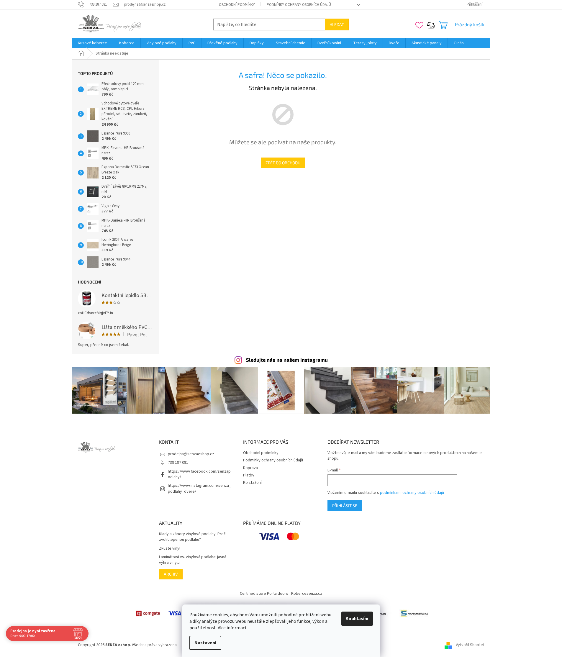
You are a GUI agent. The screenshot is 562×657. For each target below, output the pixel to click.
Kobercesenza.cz (306, 594)
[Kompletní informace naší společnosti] (414, 613)
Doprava (250, 468)
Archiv (171, 573)
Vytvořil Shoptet (470, 645)
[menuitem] (92, 43)
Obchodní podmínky (237, 4)
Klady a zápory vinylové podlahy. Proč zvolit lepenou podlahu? (192, 537)
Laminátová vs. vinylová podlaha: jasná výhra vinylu (192, 560)
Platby (248, 475)
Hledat (337, 24)
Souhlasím (357, 618)
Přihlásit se (344, 505)
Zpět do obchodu (283, 162)
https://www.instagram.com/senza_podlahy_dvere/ (199, 488)
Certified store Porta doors (264, 594)
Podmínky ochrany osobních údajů (299, 4)
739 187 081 (178, 463)
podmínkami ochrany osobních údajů (412, 493)
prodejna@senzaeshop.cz (191, 454)
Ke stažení (252, 483)
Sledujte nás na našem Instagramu (287, 360)
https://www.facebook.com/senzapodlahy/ (199, 474)
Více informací (232, 628)
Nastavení (205, 643)
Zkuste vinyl (169, 548)
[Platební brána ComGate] (148, 613)
